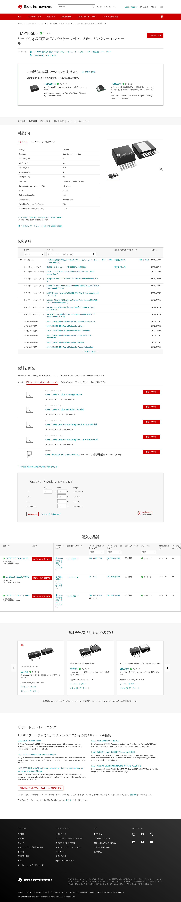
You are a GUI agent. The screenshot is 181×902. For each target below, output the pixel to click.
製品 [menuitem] (19, 17)
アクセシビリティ (24, 892)
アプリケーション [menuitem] (34, 17)
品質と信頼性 (61, 856)
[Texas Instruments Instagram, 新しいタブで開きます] (133, 835)
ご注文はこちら (155, 35)
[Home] (35, 7)
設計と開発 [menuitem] (51, 17)
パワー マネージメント (34, 23)
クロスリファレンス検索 (65, 843)
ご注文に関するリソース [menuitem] (86, 17)
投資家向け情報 (24, 856)
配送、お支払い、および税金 (105, 843)
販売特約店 (98, 852)
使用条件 (133, 795)
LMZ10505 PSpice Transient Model (64, 409)
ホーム (20, 23)
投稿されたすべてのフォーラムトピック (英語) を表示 (40, 788)
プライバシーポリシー (58, 892)
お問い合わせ (61, 834)
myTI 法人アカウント (102, 838)
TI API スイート (100, 834)
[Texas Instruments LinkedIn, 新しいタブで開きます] (133, 843)
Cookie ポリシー (40, 892)
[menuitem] (161, 17)
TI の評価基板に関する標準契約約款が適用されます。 (38, 467)
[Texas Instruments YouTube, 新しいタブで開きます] (151, 843)
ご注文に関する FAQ (102, 847)
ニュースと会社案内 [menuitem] (110, 17)
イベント (21, 852)
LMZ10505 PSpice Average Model (63, 394)
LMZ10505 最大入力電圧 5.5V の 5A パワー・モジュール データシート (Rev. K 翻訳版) (66, 52)
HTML (108, 52)
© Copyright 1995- (27, 897)
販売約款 (73, 892)
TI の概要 (21, 834)
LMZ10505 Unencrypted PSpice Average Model (71, 424)
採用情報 (21, 838)
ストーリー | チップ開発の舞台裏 (30, 847)
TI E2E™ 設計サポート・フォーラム (69, 838)
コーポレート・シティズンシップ (30, 865)
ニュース (21, 843)
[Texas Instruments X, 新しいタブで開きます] (151, 835)
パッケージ (60, 852)
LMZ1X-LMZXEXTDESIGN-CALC (62, 454)
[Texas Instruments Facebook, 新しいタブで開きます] (142, 835)
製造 (19, 861)
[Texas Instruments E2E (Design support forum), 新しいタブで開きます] (142, 843)
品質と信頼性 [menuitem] (66, 17)
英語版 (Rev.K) (38, 55)
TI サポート (70, 800)
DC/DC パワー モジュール (59, 23)
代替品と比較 (90, 72)
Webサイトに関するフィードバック (110, 892)
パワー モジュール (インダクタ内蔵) (89, 23)
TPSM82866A (50, 84)
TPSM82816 (115, 84)
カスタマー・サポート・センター (69, 847)
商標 (92, 892)
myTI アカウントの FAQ (65, 861)
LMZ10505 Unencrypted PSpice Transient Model (71, 439)
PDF (102, 52)
